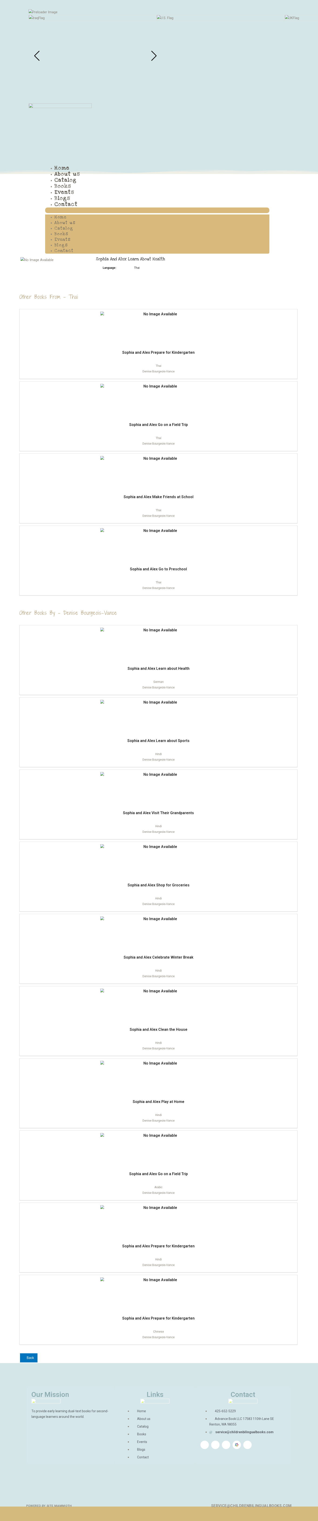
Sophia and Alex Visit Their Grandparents (158, 813)
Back (30, 1358)
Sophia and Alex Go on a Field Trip (158, 424)
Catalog (65, 180)
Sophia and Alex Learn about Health (158, 668)
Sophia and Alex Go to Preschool (158, 569)
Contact (66, 204)
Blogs (62, 198)
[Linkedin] (215, 1445)
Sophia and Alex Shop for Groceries (158, 885)
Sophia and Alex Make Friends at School (158, 497)
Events (64, 192)
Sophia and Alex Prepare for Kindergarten (158, 352)
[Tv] (247, 1445)
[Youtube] (226, 1445)
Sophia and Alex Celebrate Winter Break (158, 957)
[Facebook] (204, 1445)
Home (62, 168)
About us (67, 174)
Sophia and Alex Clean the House (158, 1029)
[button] (157, 210)
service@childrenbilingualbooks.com (251, 1506)
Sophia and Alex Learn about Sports (158, 740)
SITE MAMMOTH (59, 1505)
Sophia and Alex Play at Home (158, 1101)
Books (62, 186)
